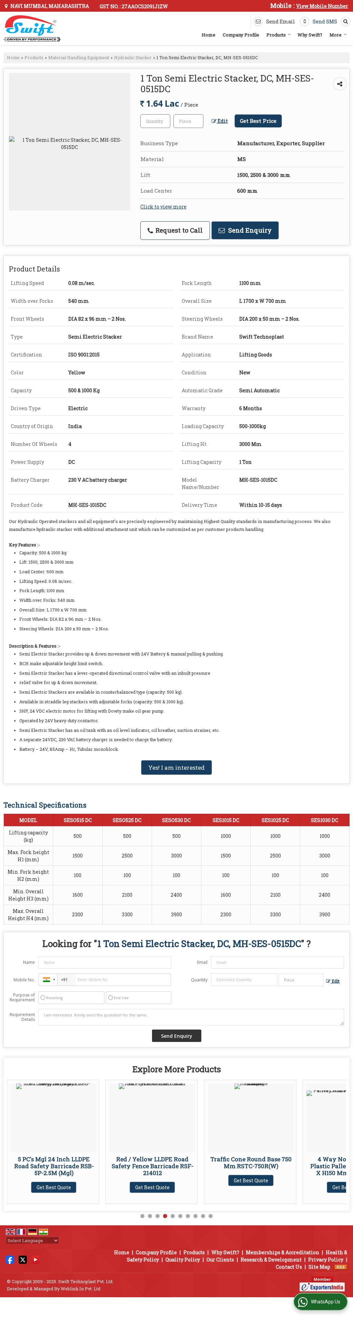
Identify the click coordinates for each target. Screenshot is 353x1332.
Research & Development (271, 1259)
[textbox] (188, 121)
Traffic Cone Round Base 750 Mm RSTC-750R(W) (251, 1162)
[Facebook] (10, 1259)
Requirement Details (22, 1017)
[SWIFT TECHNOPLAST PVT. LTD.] (32, 28)
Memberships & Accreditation (282, 1252)
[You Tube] (35, 1259)
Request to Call (178, 230)
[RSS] (341, 1267)
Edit (222, 121)
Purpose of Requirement (22, 997)
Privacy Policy (325, 1259)
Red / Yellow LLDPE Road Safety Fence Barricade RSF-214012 (152, 1166)
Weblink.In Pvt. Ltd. (81, 1288)
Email (202, 962)
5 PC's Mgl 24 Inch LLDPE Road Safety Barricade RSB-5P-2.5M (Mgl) (54, 1166)
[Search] (344, 21)
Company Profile (241, 35)
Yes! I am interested (176, 767)
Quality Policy (182, 1259)
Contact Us (289, 1267)
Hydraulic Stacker (133, 57)
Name (29, 962)
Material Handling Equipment (78, 57)
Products (276, 35)
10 (211, 1216)
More (336, 35)
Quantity (199, 980)
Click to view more (163, 206)
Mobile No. (24, 980)
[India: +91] (48, 979)
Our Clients (220, 1259)
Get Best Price (258, 120)
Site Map (319, 1267)
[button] (322, 6)
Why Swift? (309, 35)
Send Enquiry (249, 230)
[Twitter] (23, 1259)
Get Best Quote (54, 1187)
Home (208, 35)
